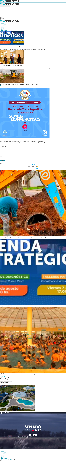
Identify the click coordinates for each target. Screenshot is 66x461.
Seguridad (4, 9)
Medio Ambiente (4, 15)
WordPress (11, 459)
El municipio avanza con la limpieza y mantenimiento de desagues (7, 236)
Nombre (1, 156)
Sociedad (2, 8)
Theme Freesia (8, 459)
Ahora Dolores (1, 459)
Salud (4, 10)
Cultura (2, 13)
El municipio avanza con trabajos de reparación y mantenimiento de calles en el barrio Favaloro (19, 84)
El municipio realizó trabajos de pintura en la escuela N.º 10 (11, 65)
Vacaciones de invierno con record (4, 373)
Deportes (2, 12)
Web (0, 159)
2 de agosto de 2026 (4, 85)
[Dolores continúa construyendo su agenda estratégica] (12, 45)
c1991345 (1, 85)
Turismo (2, 14)
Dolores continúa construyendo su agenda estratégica (10, 46)
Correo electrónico (2, 157)
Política (2, 11)
